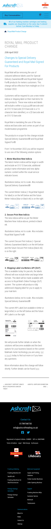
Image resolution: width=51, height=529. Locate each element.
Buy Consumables (12, 15)
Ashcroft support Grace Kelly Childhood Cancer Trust (13, 387)
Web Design (26, 443)
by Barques (34, 443)
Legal (20, 443)
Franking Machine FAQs (34, 492)
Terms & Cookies (12, 443)
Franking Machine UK (14, 473)
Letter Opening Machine (34, 482)
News (19, 517)
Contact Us (20, 520)
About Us (20, 513)
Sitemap (19, 524)
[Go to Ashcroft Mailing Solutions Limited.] (5, 31)
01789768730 (25, 423)
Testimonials (31, 503)
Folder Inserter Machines (35, 479)
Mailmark (26, 105)
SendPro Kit (11, 476)
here (37, 368)
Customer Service (32, 496)
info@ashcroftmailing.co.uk (25, 427)
